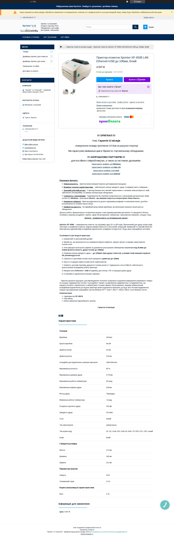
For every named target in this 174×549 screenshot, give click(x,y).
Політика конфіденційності (118, 532)
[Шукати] (135, 27)
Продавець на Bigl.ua (87, 530)
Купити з (133, 80)
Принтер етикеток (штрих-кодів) (79, 47)
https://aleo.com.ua (31, 144)
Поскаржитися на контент (99, 532)
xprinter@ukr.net (30, 148)
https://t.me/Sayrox (31, 151)
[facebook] (60, 316)
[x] (62, 316)
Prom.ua (98, 527)
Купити (109, 80)
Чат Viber (65, 37)
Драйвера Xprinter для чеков (34, 61)
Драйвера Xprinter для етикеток (35, 56)
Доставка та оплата (30, 71)
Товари (25, 52)
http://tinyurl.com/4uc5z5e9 (34, 154)
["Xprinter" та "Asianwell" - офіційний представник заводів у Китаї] (29, 31)
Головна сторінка (30, 37)
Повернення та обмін (31, 66)
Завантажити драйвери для (106, 167)
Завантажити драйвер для (106, 164)
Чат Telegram (49, 37)
